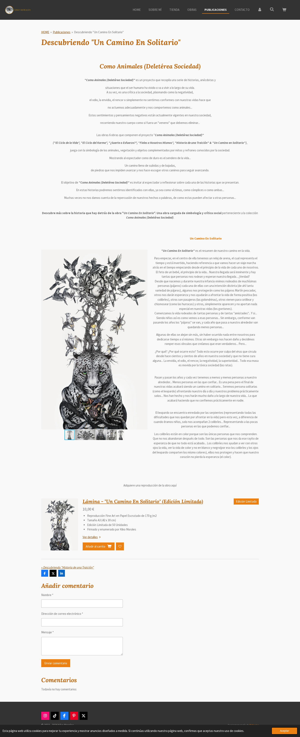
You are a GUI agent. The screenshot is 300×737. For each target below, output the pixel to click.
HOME (45, 32)
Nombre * (47, 595)
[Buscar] (272, 9)
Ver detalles (90, 537)
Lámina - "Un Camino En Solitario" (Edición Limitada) (143, 501)
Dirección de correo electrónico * (62, 614)
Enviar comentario (55, 663)
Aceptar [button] (284, 731)
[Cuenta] (259, 10)
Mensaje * (47, 632)
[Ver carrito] (284, 10)
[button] (144, 253)
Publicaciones (61, 32)
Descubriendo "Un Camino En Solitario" (99, 32)
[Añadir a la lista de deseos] (120, 546)
